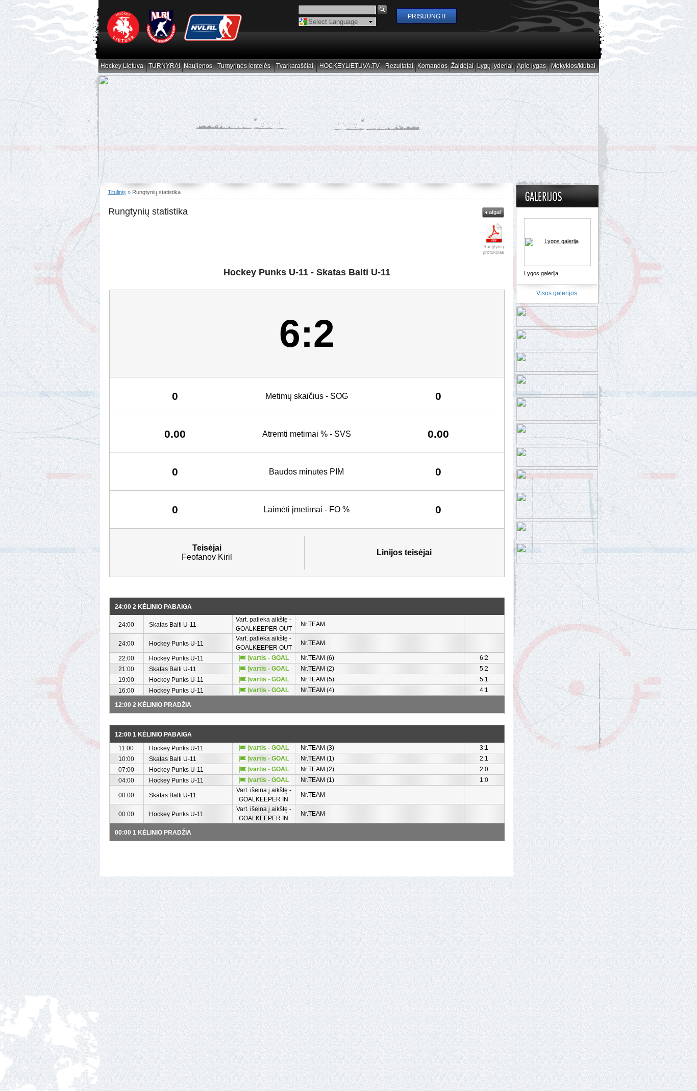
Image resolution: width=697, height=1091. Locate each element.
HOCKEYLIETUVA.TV (349, 66)
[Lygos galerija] (557, 243)
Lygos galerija (541, 274)
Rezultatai (399, 66)
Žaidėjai (462, 66)
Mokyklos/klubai (573, 66)
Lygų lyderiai (495, 66)
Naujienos (198, 66)
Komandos (432, 66)
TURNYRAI (164, 66)
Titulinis (117, 192)
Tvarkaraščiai (295, 66)
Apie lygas (531, 66)
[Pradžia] (175, 41)
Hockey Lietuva (122, 66)
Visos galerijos (556, 293)
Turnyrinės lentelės (244, 66)
